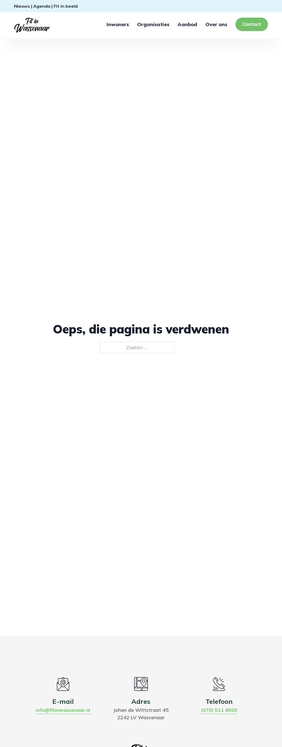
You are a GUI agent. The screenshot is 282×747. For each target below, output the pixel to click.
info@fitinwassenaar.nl (63, 710)
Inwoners (118, 24)
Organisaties (153, 24)
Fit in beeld (66, 6)
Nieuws (22, 6)
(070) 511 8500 (219, 710)
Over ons (216, 24)
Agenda (41, 6)
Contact (251, 24)
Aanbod (187, 24)
